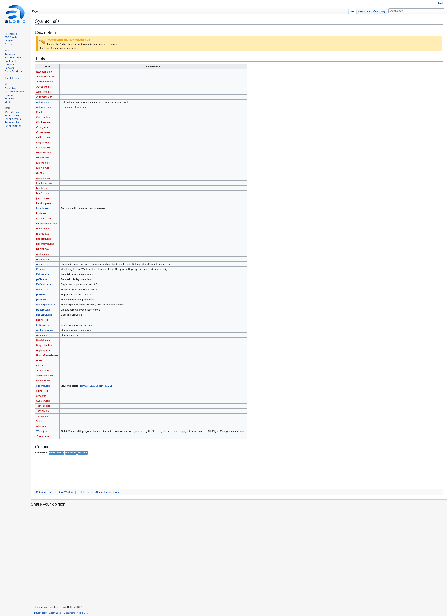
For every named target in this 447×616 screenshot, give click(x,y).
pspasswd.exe (44, 314)
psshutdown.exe (45, 330)
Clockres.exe (43, 122)
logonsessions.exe (46, 223)
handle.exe (42, 188)
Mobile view (82, 613)
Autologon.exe (44, 96)
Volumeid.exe (43, 421)
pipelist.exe (42, 248)
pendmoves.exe (45, 243)
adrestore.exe (44, 91)
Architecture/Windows (62, 492)
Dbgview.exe (43, 142)
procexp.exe (43, 264)
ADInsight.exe (44, 86)
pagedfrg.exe (43, 238)
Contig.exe (42, 127)
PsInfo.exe (42, 289)
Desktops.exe (43, 147)
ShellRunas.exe (45, 375)
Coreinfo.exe (43, 132)
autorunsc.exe (44, 101)
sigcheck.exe (43, 380)
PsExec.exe (42, 274)
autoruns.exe (43, 107)
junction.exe (43, 198)
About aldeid (55, 613)
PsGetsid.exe (43, 284)
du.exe (40, 172)
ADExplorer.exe (44, 81)
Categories (42, 492)
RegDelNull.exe (44, 345)
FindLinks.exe (44, 183)
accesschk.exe (44, 71)
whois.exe (41, 426)
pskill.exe (41, 294)
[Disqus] (239, 556)
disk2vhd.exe (43, 152)
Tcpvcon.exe (43, 405)
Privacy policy (40, 613)
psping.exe (42, 319)
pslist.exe (41, 299)
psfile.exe (41, 279)
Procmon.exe (43, 269)
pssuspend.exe (44, 335)
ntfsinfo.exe (42, 233)
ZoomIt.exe (42, 436)
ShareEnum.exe (45, 370)
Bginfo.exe (42, 112)
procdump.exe (44, 259)
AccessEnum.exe (45, 76)
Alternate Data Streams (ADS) (95, 385)
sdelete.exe (42, 365)
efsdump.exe (43, 177)
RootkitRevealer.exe (47, 355)
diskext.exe (42, 157)
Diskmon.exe (43, 162)
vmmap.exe (42, 416)
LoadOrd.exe (43, 218)
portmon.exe (43, 254)
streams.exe (43, 385)
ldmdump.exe (43, 203)
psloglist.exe (43, 309)
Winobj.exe (42, 431)
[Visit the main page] (15, 14)
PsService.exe (44, 324)
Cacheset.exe (44, 117)
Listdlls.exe (42, 208)
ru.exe (39, 360)
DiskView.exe (43, 167)
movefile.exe (43, 228)
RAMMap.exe (43, 340)
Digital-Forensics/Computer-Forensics (98, 492)
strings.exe (42, 390)
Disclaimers (69, 613)
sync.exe (41, 395)
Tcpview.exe (43, 410)
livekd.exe (41, 213)
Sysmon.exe (43, 400)
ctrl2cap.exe (43, 137)
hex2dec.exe (43, 193)
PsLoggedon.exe (45, 304)
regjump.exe (43, 350)
